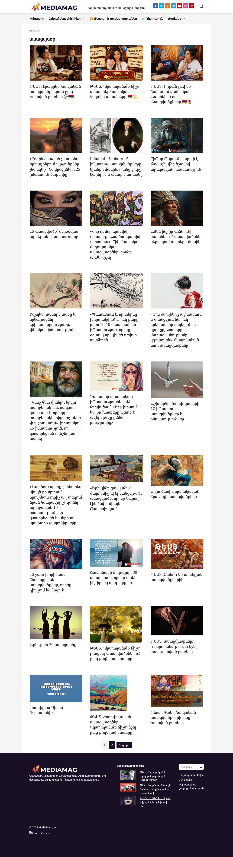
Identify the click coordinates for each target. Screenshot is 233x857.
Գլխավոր (37, 18)
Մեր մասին (185, 779)
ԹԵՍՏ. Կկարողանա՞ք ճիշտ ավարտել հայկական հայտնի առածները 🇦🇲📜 (115, 91)
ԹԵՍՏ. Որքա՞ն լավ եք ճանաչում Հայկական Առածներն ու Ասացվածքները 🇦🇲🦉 (171, 93)
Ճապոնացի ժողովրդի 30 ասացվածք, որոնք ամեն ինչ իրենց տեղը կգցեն (113, 577)
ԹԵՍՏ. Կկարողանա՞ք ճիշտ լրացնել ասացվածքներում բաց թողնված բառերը (115, 653)
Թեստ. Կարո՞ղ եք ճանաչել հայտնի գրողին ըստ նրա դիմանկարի (155, 789)
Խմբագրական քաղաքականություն (191, 786)
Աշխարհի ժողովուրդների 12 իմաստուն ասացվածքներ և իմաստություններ (175, 411)
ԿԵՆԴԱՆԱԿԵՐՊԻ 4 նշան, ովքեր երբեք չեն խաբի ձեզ (155, 802)
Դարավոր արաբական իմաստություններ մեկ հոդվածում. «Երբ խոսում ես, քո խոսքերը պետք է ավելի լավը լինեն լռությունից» (113, 409)
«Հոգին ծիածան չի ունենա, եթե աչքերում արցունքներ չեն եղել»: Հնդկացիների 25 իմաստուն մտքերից (55, 166)
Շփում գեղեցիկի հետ (65, 18)
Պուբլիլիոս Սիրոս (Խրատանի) (46, 709)
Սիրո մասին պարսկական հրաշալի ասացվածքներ (175, 493)
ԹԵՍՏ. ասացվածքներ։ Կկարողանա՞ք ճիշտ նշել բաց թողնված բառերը (174, 646)
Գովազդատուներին (191, 775)
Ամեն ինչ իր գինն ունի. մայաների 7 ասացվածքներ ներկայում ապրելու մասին (177, 236)
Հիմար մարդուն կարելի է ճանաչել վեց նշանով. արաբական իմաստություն (176, 164)
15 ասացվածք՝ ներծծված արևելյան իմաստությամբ (54, 233)
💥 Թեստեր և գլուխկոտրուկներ (113, 18)
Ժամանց (174, 18)
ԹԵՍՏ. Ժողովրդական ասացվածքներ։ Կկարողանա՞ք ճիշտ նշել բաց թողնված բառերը (113, 724)
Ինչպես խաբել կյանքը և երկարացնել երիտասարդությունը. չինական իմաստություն (52, 321)
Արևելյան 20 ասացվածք (53, 644)
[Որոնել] (201, 767)
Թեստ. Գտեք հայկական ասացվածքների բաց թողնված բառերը (173, 717)
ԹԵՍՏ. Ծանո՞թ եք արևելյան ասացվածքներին (176, 576)
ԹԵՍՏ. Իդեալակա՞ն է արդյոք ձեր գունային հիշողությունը (152, 776)
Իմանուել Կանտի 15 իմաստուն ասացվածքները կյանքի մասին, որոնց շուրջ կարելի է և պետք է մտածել (116, 166)
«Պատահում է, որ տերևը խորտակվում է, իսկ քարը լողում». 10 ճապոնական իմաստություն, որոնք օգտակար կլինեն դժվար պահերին (114, 326)
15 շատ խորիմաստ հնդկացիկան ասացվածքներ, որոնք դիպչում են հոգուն (50, 581)
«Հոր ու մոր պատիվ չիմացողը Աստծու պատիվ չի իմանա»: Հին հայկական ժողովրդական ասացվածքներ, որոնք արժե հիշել (115, 244)
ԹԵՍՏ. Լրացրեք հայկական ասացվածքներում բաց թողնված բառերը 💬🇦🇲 (55, 91)
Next (124, 745)
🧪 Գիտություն (152, 18)
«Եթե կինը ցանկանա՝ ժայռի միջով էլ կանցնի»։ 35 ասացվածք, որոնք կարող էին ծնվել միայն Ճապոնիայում (116, 498)
